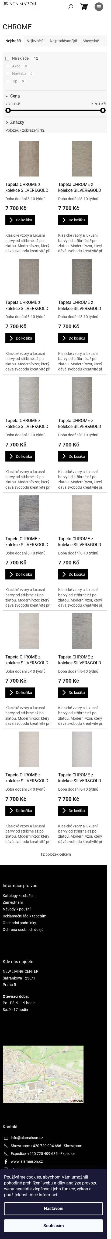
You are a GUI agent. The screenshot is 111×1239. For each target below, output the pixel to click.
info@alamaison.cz (27, 1138)
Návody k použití (16, 909)
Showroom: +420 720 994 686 (36, 1146)
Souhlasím (53, 1225)
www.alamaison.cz (27, 1161)
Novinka (22, 73)
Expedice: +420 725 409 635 (34, 1153)
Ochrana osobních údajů (23, 929)
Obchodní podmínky (19, 923)
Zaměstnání (13, 902)
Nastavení (53, 1208)
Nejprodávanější (63, 41)
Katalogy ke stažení (19, 896)
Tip (18, 81)
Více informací (43, 1194)
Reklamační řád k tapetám (24, 916)
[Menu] (98, 6)
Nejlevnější (35, 41)
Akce (19, 66)
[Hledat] (70, 6)
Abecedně (90, 41)
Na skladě (25, 58)
